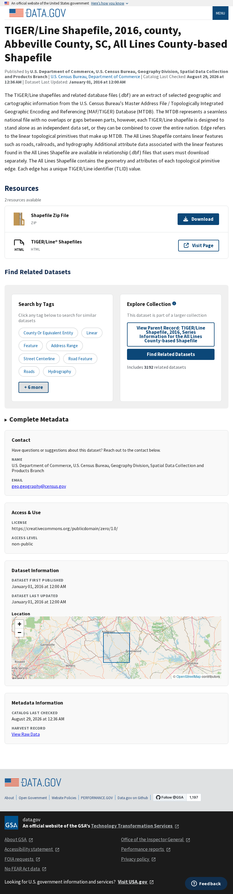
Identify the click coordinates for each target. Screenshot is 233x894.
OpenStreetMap (188, 676)
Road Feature (80, 358)
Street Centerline (39, 358)
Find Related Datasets (171, 354)
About (9, 797)
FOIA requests (19, 859)
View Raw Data (26, 734)
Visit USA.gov (133, 882)
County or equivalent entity (48, 332)
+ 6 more (33, 387)
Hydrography (59, 371)
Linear (91, 332)
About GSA (16, 839)
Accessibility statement (29, 849)
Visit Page (202, 245)
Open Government (33, 797)
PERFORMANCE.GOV (97, 797)
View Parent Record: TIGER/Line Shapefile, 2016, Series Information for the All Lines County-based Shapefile (171, 334)
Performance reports (143, 849)
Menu (220, 13)
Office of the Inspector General (152, 839)
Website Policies (64, 797)
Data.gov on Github (133, 797)
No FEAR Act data (23, 869)
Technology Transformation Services (132, 826)
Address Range (64, 345)
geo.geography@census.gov (39, 486)
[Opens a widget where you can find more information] (206, 884)
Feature (31, 345)
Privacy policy (135, 859)
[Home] (37, 13)
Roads (29, 371)
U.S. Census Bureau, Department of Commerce (95, 76)
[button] (19, 624)
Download (202, 219)
